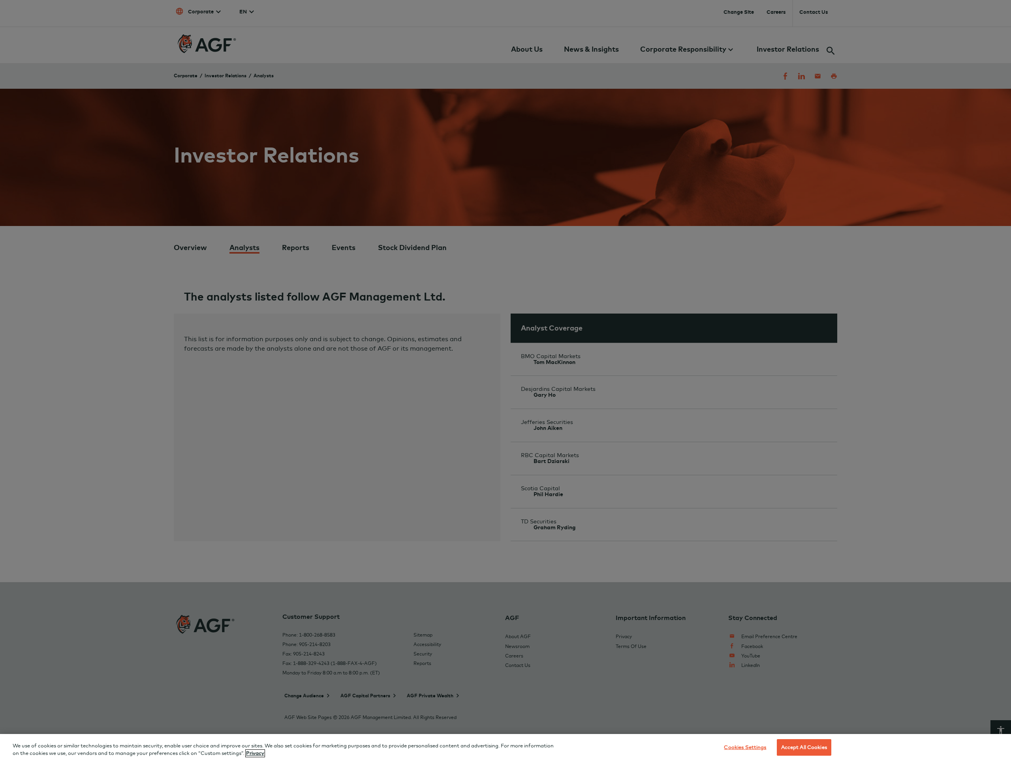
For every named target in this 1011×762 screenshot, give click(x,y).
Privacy (255, 753)
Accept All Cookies (804, 747)
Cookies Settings (745, 747)
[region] (505, 748)
